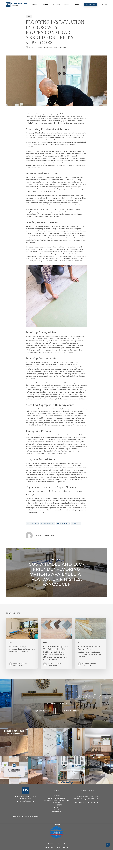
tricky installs (76, 523)
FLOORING (56, 796)
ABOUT (56, 809)
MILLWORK (56, 803)
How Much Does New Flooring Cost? (87, 802)
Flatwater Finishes (35, 47)
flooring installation (74, 177)
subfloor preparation (63, 523)
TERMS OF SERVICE (62, 847)
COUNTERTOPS (56, 805)
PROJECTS (56, 807)
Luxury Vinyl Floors (56, 798)
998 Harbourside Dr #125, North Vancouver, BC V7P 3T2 (25, 816)
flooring (60, 465)
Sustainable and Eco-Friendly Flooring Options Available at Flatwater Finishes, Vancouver (56, 572)
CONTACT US (56, 812)
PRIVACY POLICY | (50, 847)
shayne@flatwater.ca (26, 801)
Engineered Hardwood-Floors (56, 800)
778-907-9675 (26, 799)
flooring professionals (47, 523)
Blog (28, 16)
